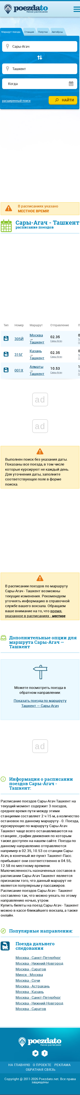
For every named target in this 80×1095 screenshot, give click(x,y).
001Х (19, 370)
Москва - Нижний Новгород (39, 963)
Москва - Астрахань (33, 986)
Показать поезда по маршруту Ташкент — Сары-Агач (40, 703)
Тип (6, 325)
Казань (36, 350)
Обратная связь (40, 1070)
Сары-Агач (56, 340)
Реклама (62, 1065)
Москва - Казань (30, 991)
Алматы (36, 366)
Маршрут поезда (10, 31)
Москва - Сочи (28, 980)
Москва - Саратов (31, 969)
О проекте (42, 1065)
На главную (19, 1065)
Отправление (61, 325)
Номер (19, 325)
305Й (19, 338)
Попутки (43, 31)
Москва (36, 335)
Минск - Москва (29, 974)
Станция (29, 31)
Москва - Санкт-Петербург (38, 957)
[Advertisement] (40, 155)
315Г (19, 354)
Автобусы (57, 31)
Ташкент (37, 342)
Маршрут (36, 325)
